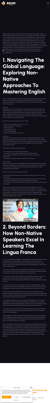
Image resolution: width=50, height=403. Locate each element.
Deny (17, 397)
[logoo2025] (9, 3)
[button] (30, 387)
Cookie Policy (16, 400)
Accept (6, 397)
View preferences (27, 397)
